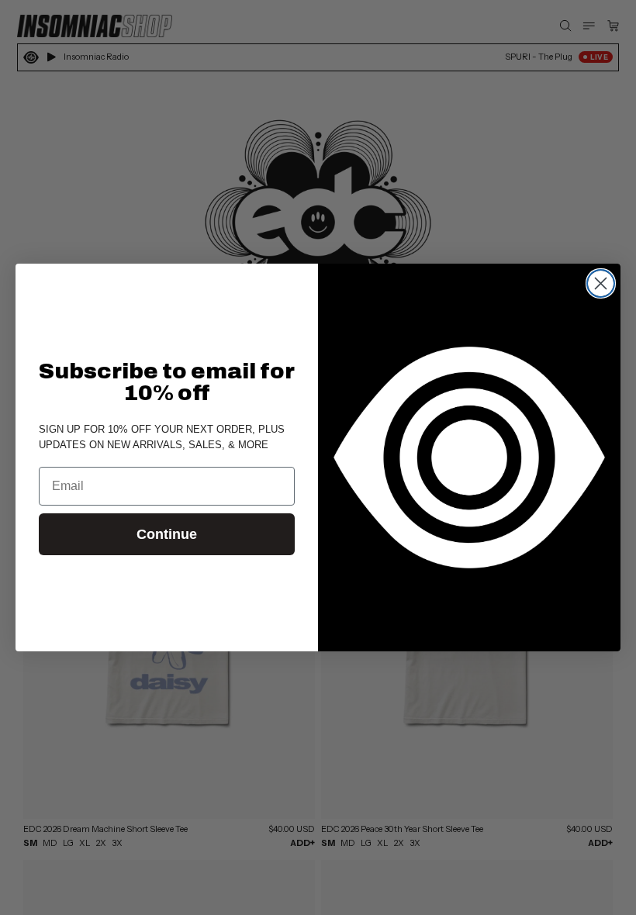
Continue (167, 534)
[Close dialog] (600, 283)
